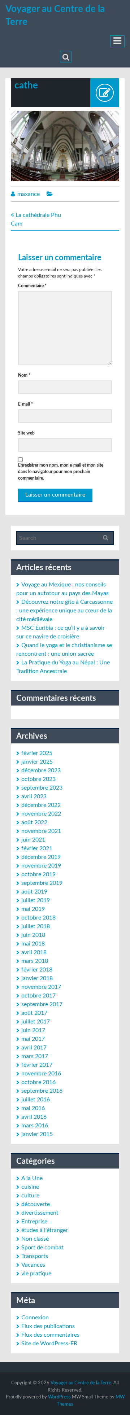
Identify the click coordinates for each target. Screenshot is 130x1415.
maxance (28, 194)
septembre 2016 (41, 1091)
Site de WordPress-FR (49, 1343)
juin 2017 (33, 1030)
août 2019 (34, 892)
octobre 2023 (38, 779)
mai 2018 (33, 944)
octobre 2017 (38, 996)
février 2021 (36, 848)
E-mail (25, 404)
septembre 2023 (41, 788)
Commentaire (32, 286)
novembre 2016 (41, 1073)
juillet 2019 (35, 900)
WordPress (59, 1397)
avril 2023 (34, 796)
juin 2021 (33, 840)
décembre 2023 (41, 770)
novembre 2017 (41, 987)
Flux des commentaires (50, 1335)
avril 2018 (34, 952)
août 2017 (34, 1013)
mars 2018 (34, 961)
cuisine (30, 1187)
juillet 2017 (35, 1022)
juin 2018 (33, 935)
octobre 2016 (38, 1082)
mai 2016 (33, 1108)
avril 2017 (34, 1048)
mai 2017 (33, 1039)
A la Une (32, 1178)
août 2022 (34, 822)
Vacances (33, 1265)
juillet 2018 (35, 926)
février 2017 (36, 1065)
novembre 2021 (41, 831)
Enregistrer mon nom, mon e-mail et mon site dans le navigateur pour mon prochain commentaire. (60, 471)
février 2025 (36, 753)
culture (30, 1195)
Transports (34, 1256)
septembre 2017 (41, 1004)
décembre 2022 (41, 805)
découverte (35, 1204)
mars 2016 (34, 1125)
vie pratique (36, 1273)
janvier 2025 (37, 762)
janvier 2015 (37, 1134)
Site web (26, 433)
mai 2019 (33, 909)
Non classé (35, 1239)
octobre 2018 (38, 918)
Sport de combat (42, 1247)
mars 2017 (34, 1056)
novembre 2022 (41, 814)
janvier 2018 (37, 978)
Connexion (35, 1317)
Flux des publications (48, 1326)
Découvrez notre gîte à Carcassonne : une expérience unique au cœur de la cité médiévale (64, 610)
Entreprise (34, 1221)
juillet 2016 (35, 1099)
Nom (24, 375)
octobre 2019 (38, 874)
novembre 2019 (41, 866)
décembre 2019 (41, 857)
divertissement (39, 1213)
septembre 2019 (41, 883)
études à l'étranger (44, 1230)
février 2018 (36, 970)
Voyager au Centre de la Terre (81, 1383)
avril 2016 (34, 1117)
